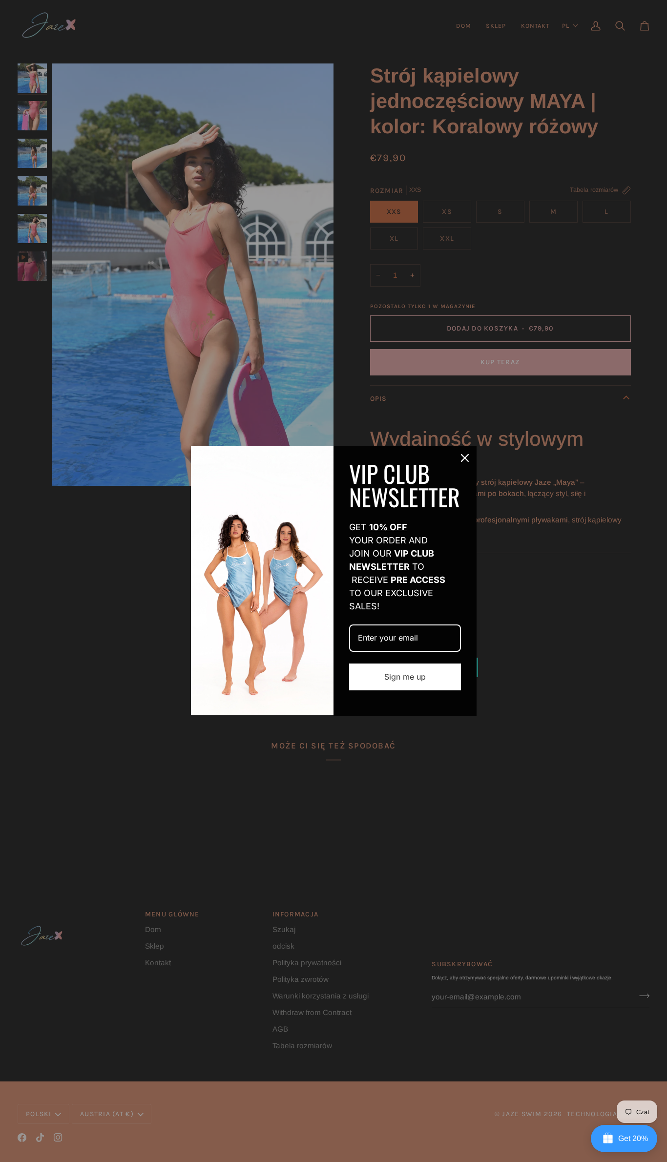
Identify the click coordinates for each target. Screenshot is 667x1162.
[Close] (465, 458)
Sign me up (405, 677)
